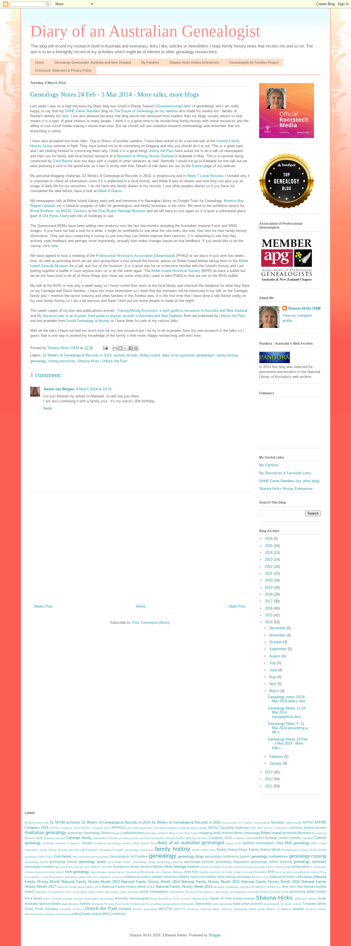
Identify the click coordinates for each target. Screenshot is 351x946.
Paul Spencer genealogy (213, 891)
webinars (206, 909)
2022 (269, 567)
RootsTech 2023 (169, 898)
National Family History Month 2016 (270, 882)
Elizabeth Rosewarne (99, 849)
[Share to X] (125, 348)
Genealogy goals (144, 861)
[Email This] (115, 348)
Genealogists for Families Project (253, 62)
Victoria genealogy (145, 909)
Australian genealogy (45, 832)
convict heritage (265, 838)
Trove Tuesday (46, 909)
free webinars (81, 856)
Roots (153, 898)
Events (197, 166)
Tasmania (97, 903)
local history (32, 876)
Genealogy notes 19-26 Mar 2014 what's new (286, 699)
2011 (269, 786)
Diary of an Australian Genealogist (145, 31)
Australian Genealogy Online (88, 833)
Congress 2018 (243, 838)
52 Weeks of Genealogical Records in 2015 (186, 822)
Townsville (203, 903)
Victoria (125, 909)
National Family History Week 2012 (128, 886)
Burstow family (34, 838)
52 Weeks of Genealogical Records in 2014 (77, 355)
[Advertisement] (140, 546)
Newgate (219, 886)
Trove (29, 909)
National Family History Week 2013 (184, 887)
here (65, 116)
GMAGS (95, 866)
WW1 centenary (114, 914)
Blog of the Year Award (184, 833)
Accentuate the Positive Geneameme (246, 822)
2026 (269, 539)
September (278, 649)
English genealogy (126, 849)
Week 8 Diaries (110, 191)
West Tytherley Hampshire (230, 909)
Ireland (59, 872)
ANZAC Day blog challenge (228, 827)
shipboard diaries (305, 898)
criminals (60, 843)
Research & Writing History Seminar (145, 156)
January (276, 763)
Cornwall (48, 843)
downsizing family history (40, 849)
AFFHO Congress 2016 (65, 827)
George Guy (81, 866)
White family (257, 909)
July (273, 663)
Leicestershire (301, 872)
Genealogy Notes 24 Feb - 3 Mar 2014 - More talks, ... (287, 743)
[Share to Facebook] (131, 348)
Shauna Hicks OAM (304, 308)
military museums (165, 876)
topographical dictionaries (178, 903)
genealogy (38, 361)
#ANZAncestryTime (37, 822)
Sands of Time (221, 898)
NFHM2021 (258, 886)
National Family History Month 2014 (150, 882)
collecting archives (196, 838)
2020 (269, 580)
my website (169, 111)
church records (139, 838)
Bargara (116, 833)
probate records (73, 898)
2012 (269, 779)
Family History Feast (232, 849)
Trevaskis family (314, 903)
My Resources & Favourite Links (285, 473)
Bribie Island (150, 355)
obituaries (41, 891)
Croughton (73, 843)
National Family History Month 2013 (90, 882)
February (276, 756)
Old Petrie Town (55, 216)
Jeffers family (146, 872)
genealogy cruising (308, 856)
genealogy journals (199, 861)
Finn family (63, 856)
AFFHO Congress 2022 (96, 827)
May (273, 677)
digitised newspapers (258, 843)
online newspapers (154, 891)
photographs (238, 891)
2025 (269, 546)
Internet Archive (44, 872)
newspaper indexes (237, 886)
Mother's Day (260, 876)
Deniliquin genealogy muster (112, 843)
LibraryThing (318, 872)
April (273, 684)
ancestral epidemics (139, 827)
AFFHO (307, 822)
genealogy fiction (119, 861)
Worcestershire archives (40, 914)
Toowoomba (153, 903)
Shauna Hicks (89, 361)
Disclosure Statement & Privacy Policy (63, 70)
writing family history (86, 914)
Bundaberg (319, 833)
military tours (215, 876)
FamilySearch (290, 849)
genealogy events (63, 861)
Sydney (84, 903)
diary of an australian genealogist (188, 355)
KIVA (271, 872)
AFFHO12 (118, 827)
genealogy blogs (191, 856)
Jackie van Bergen (58, 389)
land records (283, 872)
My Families (150, 62)
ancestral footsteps (165, 827)
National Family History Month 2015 (210, 882)
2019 (269, 587)
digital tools (233, 843)
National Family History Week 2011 (79, 886)
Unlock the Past (161, 151)
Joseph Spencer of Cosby (216, 872)
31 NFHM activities (65, 822)
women (298, 909)
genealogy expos (92, 862)
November (278, 635)
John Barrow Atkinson (169, 872)
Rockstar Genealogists (132, 898)
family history (227, 355)
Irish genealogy (77, 872)
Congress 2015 (220, 838)
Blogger (214, 935)
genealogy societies (40, 866)
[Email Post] (105, 348)
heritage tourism (186, 866)
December (278, 628)
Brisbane (304, 833)
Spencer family (50, 903)
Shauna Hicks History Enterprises (194, 62)
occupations (56, 891)
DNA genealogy (297, 843)
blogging (206, 833)
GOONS (107, 866)
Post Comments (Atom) (151, 623)
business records (55, 838)
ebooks (62, 849)
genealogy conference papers (227, 856)
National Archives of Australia (291, 876)
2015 (269, 615)
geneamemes (64, 866)
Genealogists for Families (129, 856)
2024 (269, 553)
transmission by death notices (283, 903)
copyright (307, 838)
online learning (129, 891)
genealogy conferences (269, 856)
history (270, 866)
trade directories (222, 903)
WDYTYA (165, 909)
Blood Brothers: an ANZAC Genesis (58, 211)
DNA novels (318, 843)
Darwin (87, 843)
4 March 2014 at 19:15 (94, 389)
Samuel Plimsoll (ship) (195, 898)
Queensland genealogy (99, 898)
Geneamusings (170, 106)
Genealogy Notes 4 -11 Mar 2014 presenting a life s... (287, 728)
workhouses (62, 914)
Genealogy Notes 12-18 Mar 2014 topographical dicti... (286, 712)
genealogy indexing (170, 861)
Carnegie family (78, 838)
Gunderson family (126, 866)
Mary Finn (92, 876)
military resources (192, 876)
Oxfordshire (176, 891)
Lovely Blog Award (52, 876)
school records (244, 898)
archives (296, 827)
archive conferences (276, 827)
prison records (52, 898)
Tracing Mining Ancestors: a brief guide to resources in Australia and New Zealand (182, 310)
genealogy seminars (310, 862)
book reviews (223, 833)
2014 (269, 622)
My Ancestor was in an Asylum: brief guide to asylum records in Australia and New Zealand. (110, 316)
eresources (147, 849)
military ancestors (138, 876)
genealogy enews (36, 861)
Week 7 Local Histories (205, 176)
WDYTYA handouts (186, 909)
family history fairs (203, 849)
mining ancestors (61, 361)
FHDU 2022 (45, 856)
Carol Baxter (62, 161)
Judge (237, 872)
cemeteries (99, 838)
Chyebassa (157, 838)
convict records (289, 838)
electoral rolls (76, 849)
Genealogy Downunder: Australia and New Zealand (92, 62)
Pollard (264, 891)
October (276, 642)
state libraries (70, 903)
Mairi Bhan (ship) (75, 876)
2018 (269, 594)
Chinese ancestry (118, 838)
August (275, 656)
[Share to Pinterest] (136, 348)
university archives (71, 909)
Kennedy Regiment (254, 872)
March (274, 691)
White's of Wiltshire (278, 909)
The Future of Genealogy (134, 111)
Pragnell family (279, 891)
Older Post (236, 606)
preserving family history (308, 891)
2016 (269, 608)
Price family (33, 898)
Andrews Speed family (193, 827)
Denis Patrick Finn (144, 843)
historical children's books (216, 866)
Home (39, 62)
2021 (269, 573)
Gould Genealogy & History (88, 321)
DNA (279, 843)
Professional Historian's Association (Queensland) (135, 256)
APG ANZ (256, 827)
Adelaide (277, 822)
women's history (315, 909)
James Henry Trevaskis (122, 872)
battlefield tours (133, 833)
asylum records (126, 355)
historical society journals (249, 866)
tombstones (137, 903)
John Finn (191, 872)
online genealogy (107, 891)
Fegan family (308, 849)
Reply (47, 408)
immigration (300, 866)
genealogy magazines (233, 861)
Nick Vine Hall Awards (298, 886)
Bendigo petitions (157, 833)
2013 (269, 772)
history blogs (283, 866)
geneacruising (100, 856)
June (273, 670)
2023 (269, 559)
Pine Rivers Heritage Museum (122, 211)
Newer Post (43, 606)
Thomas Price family (116, 903)
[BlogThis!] (120, 348)
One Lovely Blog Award (80, 891)
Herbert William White (156, 866)
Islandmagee (98, 872)
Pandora (190, 891)
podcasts (253, 891)
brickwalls (289, 833)
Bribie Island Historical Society (175, 271)
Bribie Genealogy (247, 833)
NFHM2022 (273, 886)
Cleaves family (174, 838)
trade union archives (248, 903)
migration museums (112, 876)
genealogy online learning (271, 861)
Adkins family (293, 822)
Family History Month (265, 849)
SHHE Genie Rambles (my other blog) (289, 481)
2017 (269, 601)
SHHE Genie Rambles (82, 111)
